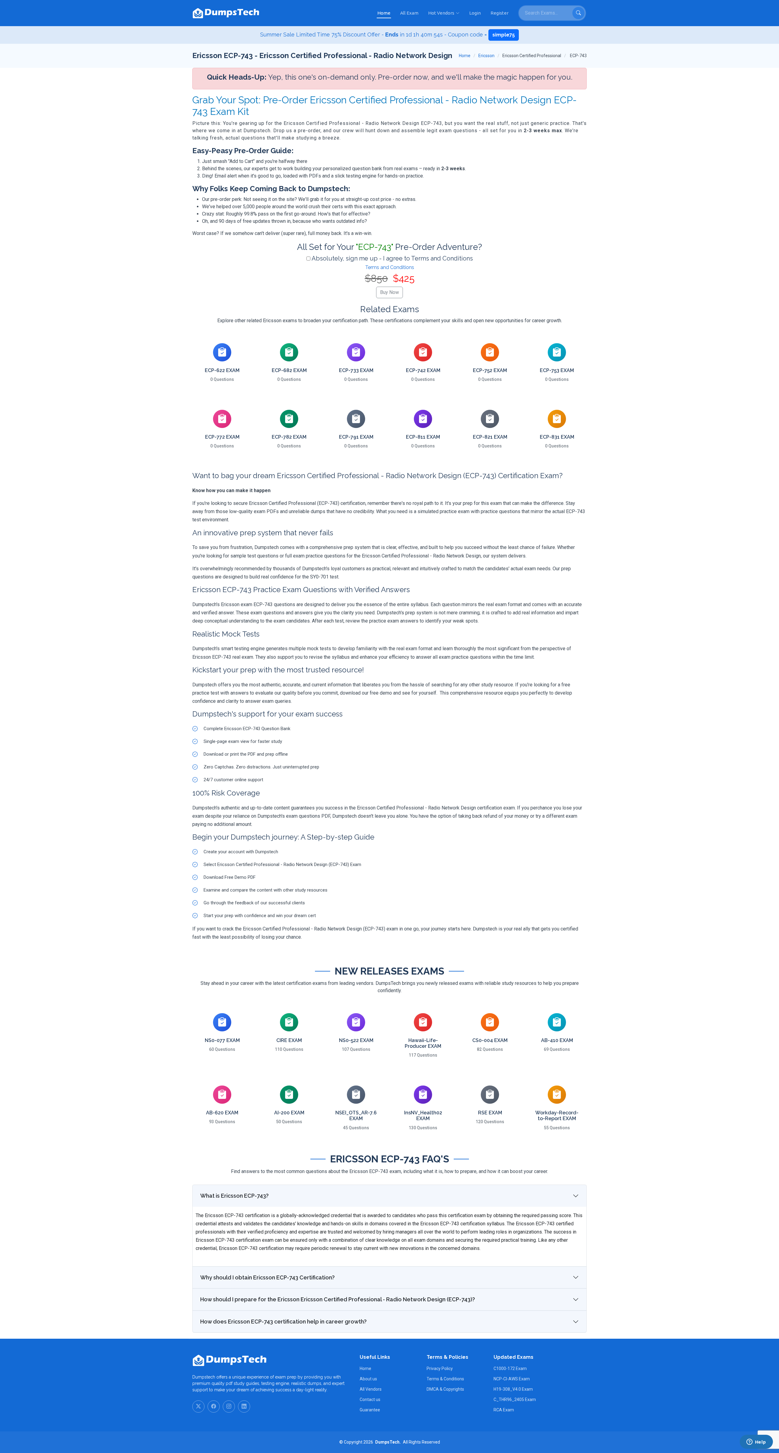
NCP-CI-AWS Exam (512, 1379)
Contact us (370, 1399)
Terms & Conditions (445, 1379)
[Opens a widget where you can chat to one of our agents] (756, 1442)
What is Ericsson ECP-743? (234, 1195)
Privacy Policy (440, 1368)
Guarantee (370, 1410)
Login (475, 13)
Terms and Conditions (389, 267)
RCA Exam (504, 1410)
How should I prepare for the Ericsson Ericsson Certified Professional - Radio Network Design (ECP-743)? (337, 1299)
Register (499, 13)
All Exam (409, 13)
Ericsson (486, 55)
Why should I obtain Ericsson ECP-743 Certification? (267, 1277)
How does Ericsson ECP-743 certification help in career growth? (283, 1321)
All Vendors (371, 1389)
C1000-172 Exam (510, 1368)
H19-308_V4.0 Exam (513, 1389)
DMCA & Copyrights (445, 1389)
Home (383, 13)
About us (368, 1379)
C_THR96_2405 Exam (515, 1399)
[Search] (578, 13)
